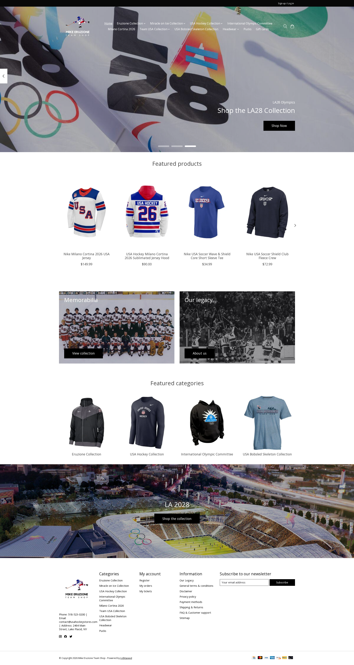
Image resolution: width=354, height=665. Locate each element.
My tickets (145, 591)
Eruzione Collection (86, 454)
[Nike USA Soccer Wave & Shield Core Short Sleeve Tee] (207, 212)
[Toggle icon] (285, 26)
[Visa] (266, 658)
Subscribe (282, 582)
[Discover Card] (278, 658)
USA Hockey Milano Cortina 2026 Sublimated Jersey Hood (147, 256)
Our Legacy (187, 580)
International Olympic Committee (249, 23)
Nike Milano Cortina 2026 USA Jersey (87, 256)
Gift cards (262, 29)
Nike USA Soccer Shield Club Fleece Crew (267, 256)
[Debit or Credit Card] (290, 658)
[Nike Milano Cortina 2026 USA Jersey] (86, 212)
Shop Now (279, 125)
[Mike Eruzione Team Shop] (77, 26)
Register (144, 580)
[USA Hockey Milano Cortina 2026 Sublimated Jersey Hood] (146, 212)
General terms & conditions (196, 585)
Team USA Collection (112, 611)
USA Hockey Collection (147, 454)
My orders (145, 585)
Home (108, 23)
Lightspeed (126, 658)
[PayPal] (284, 658)
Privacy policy (188, 596)
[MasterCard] (260, 658)
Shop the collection (177, 518)
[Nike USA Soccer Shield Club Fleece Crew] (267, 212)
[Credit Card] (254, 658)
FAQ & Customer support (195, 612)
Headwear (105, 625)
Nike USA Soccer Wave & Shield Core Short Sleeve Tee (207, 256)
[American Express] (272, 658)
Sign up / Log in (286, 3)
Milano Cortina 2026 (121, 29)
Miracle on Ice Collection (114, 585)
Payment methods (191, 602)
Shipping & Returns (191, 607)
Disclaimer (186, 591)
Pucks (247, 29)
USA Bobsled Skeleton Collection (196, 29)
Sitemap (185, 618)
